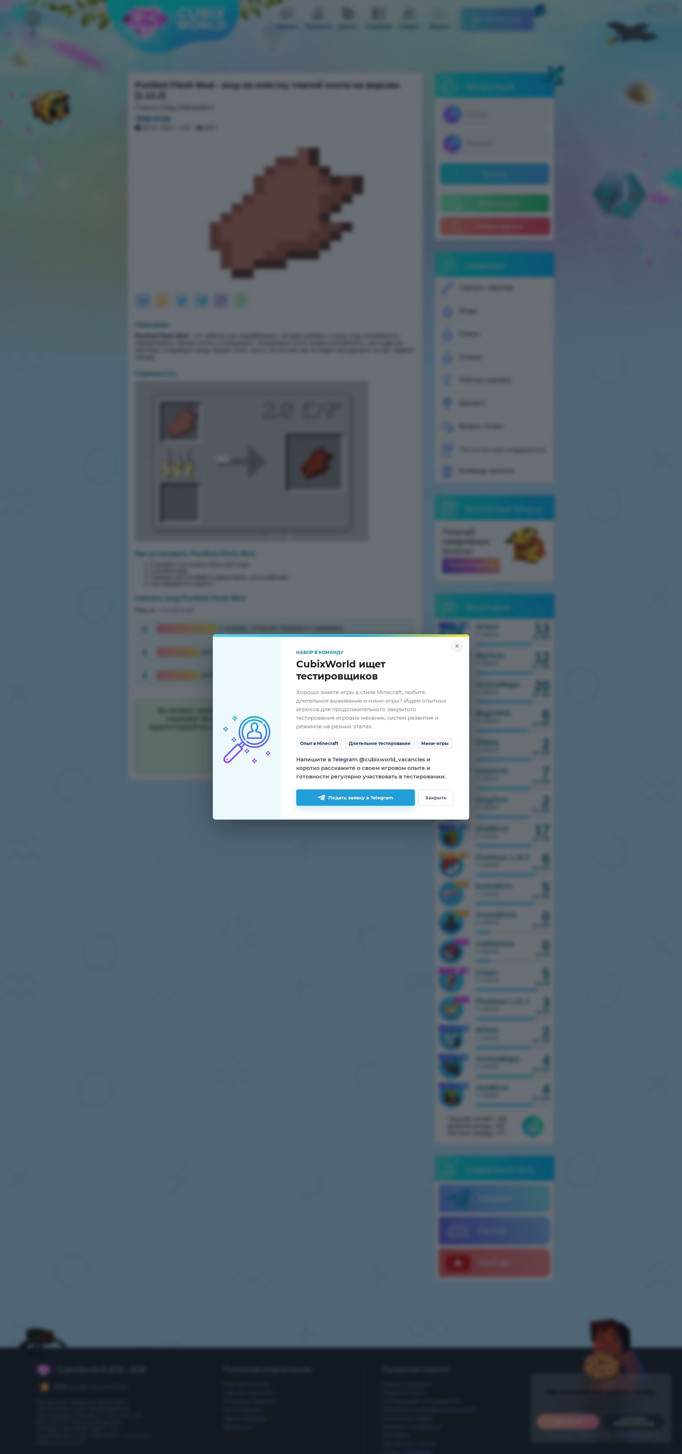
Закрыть (435, 797)
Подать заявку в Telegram (360, 797)
